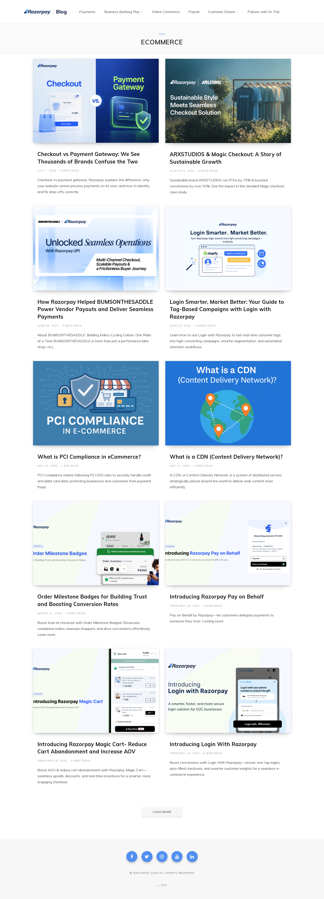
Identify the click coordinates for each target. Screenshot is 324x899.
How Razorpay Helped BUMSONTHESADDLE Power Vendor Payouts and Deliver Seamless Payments (95, 309)
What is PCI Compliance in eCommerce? (89, 456)
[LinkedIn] (192, 856)
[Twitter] (147, 856)
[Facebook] (131, 856)
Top (163, 885)
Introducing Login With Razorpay (213, 744)
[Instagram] (162, 856)
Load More (162, 811)
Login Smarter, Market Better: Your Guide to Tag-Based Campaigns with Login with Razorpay (227, 309)
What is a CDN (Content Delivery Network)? (226, 456)
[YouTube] (176, 856)
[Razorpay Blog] (46, 12)
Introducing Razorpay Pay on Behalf (217, 596)
